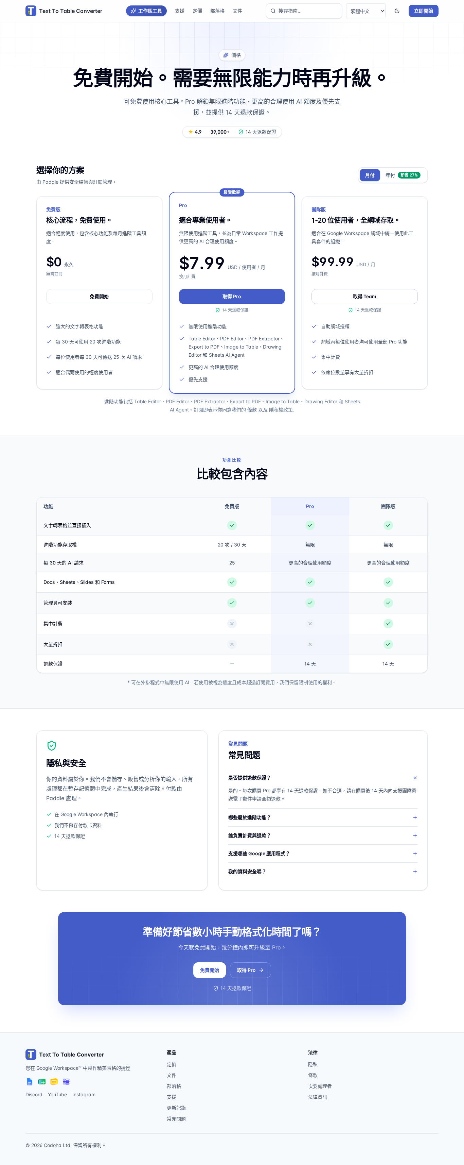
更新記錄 (176, 1108)
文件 (237, 11)
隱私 (313, 1064)
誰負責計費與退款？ (249, 835)
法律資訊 (317, 1097)
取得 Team (364, 296)
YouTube (57, 1094)
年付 (402, 175)
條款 (252, 409)
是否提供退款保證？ (249, 777)
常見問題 (176, 1118)
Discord (33, 1094)
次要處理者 (320, 1086)
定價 (197, 11)
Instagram (83, 1094)
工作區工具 (150, 11)
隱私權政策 (281, 409)
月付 (370, 175)
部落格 (217, 11)
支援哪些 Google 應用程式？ (259, 853)
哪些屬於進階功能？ (249, 817)
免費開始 (99, 296)
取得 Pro (231, 296)
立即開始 (423, 11)
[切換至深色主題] (397, 10)
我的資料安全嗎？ (247, 871)
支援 (179, 11)
